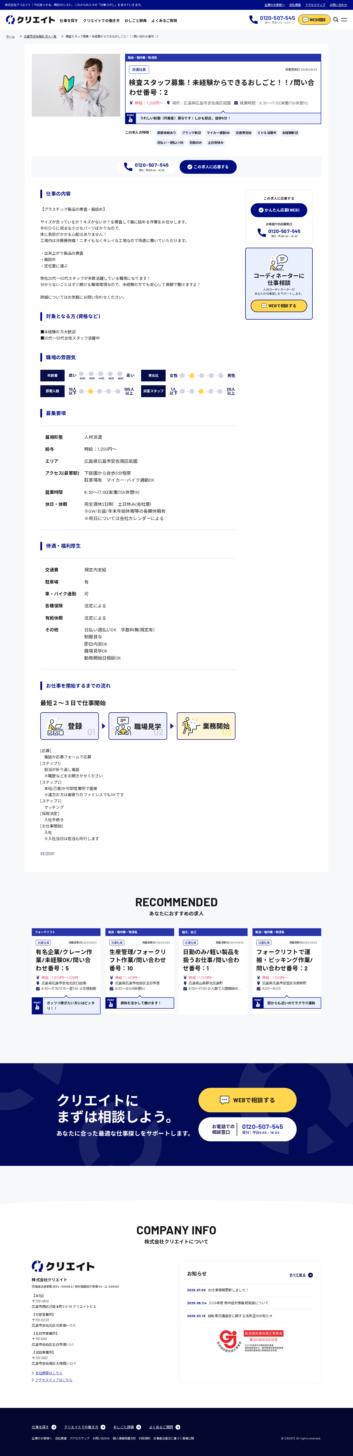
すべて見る (297, 1275)
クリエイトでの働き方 (101, 20)
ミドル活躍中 (266, 132)
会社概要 (295, 4)
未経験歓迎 (290, 132)
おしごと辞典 (136, 20)
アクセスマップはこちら (54, 1380)
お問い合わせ (338, 4)
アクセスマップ (315, 4)
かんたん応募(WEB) (282, 210)
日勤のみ (195, 142)
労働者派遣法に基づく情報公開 (173, 1438)
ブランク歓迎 (191, 132)
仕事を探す (69, 20)
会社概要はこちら (49, 1373)
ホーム (10, 36)
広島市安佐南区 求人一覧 (40, 36)
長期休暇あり (166, 132)
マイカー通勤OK (218, 132)
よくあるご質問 (164, 20)
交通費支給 (243, 132)
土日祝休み (216, 142)
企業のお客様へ (275, 4)
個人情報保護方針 (124, 1438)
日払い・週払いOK (170, 142)
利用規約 (144, 1438)
